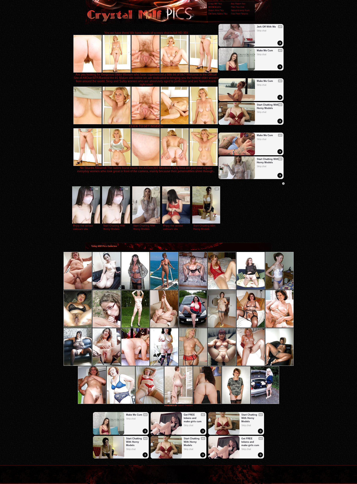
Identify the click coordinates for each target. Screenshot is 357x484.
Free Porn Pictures (239, 13)
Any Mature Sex (238, 3)
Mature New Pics (216, 10)
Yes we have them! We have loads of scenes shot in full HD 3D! (146, 32)
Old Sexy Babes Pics (217, 13)
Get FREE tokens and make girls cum (193, 418)
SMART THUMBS (185, 405)
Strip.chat (261, 30)
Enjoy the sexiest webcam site (83, 227)
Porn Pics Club (237, 7)
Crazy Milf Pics (215, 3)
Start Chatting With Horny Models (268, 106)
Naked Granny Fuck (240, 10)
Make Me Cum (265, 50)
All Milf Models (214, 7)
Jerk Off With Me (266, 26)
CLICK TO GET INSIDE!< (146, 126)
